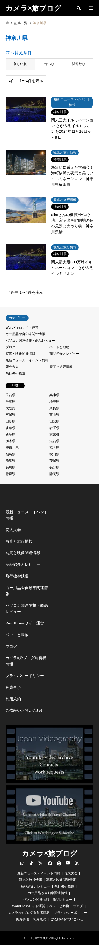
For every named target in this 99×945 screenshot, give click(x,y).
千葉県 (10, 402)
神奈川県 (12, 448)
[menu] (90, 8)
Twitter (40, 863)
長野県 (54, 467)
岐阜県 (10, 428)
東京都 (54, 434)
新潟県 (10, 434)
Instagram (22, 863)
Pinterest (59, 863)
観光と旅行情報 (61, 367)
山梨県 (54, 421)
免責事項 (13, 687)
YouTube (68, 863)
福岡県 (54, 448)
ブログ (10, 347)
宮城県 (10, 415)
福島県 (10, 454)
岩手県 (54, 428)
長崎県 (10, 467)
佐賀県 (10, 395)
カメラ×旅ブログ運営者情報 (26, 661)
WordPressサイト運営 (22, 327)
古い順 (49, 64)
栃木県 (10, 441)
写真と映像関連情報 (20, 354)
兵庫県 (54, 395)
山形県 (10, 421)
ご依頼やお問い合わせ (25, 710)
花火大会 (12, 367)
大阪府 (10, 408)
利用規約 (13, 699)
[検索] (78, 8)
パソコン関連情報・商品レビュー (30, 340)
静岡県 (54, 474)
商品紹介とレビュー (64, 354)
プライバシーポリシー (25, 675)
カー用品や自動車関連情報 (25, 334)
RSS (77, 863)
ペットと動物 (59, 347)
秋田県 (54, 454)
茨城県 (54, 461)
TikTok (31, 863)
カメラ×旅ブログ (50, 853)
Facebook (49, 863)
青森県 (10, 474)
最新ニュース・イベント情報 (27, 360)
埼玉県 (54, 402)
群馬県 (10, 461)
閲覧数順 (78, 64)
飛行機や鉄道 (15, 373)
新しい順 (20, 64)
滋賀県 (54, 441)
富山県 (54, 415)
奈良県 (54, 408)
